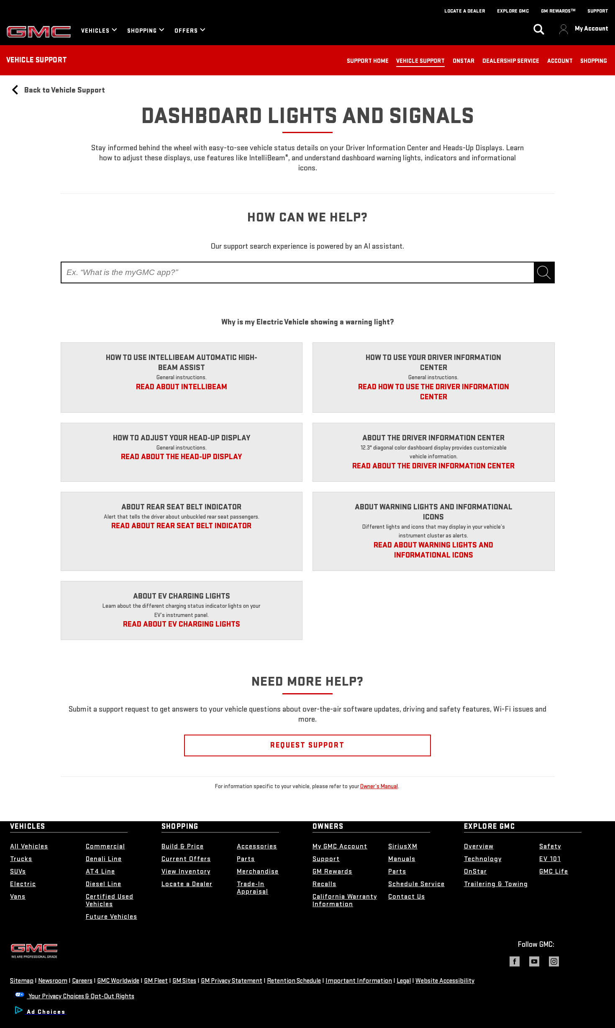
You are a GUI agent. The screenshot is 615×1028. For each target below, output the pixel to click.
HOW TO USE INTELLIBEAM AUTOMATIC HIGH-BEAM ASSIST (181, 363)
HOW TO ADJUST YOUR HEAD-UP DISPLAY (181, 438)
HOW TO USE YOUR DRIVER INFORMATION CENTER (433, 363)
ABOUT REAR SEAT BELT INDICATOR (181, 507)
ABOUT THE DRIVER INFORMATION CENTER (433, 438)
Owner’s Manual (379, 786)
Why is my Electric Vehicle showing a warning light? (307, 322)
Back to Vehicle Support (64, 90)
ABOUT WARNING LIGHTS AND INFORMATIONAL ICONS (433, 512)
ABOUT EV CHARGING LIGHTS (181, 596)
